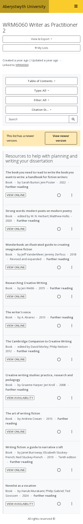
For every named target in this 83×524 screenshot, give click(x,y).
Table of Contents (40, 81)
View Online (16, 195)
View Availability (20, 398)
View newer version (61, 138)
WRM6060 (22, 65)
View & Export (40, 39)
